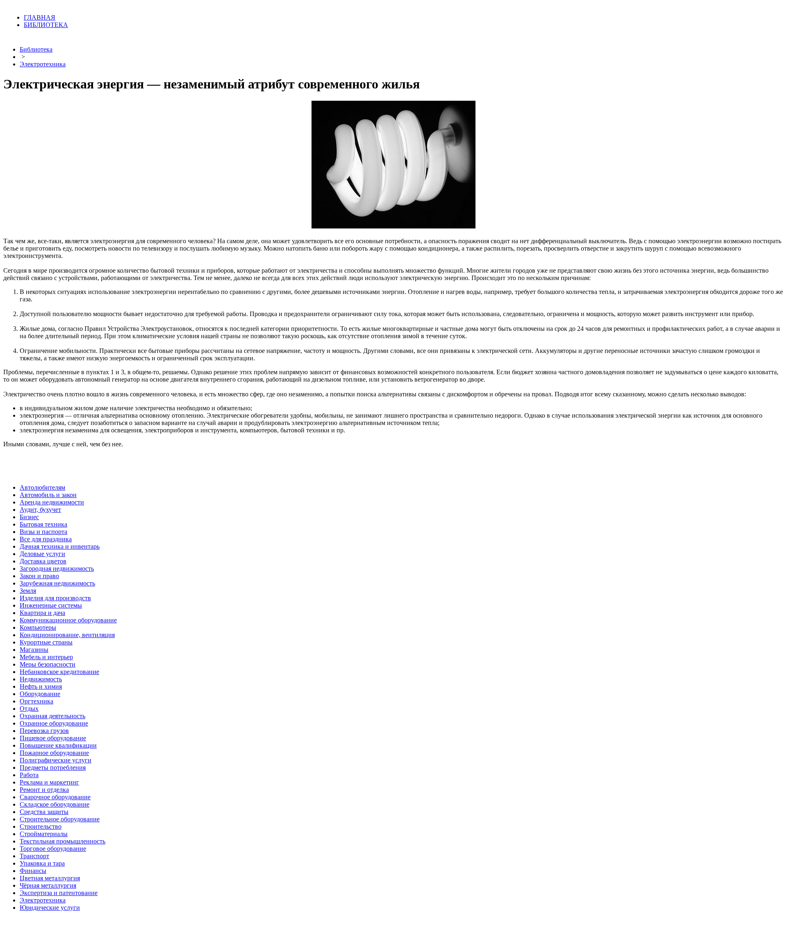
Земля (28, 590)
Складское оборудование (54, 804)
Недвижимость (41, 679)
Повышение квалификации (58, 745)
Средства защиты (44, 811)
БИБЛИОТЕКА (46, 24)
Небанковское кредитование (59, 671)
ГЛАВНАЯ (39, 17)
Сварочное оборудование (55, 797)
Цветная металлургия (50, 878)
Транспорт (34, 855)
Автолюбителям (42, 487)
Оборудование (40, 693)
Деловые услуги (42, 553)
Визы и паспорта (43, 531)
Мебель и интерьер (46, 656)
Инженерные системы (51, 605)
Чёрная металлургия (48, 885)
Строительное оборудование (60, 819)
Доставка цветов (43, 561)
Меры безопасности (47, 664)
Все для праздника (46, 539)
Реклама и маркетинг (49, 782)
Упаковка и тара (42, 863)
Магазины (34, 649)
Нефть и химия (41, 686)
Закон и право (39, 575)
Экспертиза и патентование (59, 892)
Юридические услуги (50, 907)
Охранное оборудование (54, 723)
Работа (29, 774)
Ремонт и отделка (44, 789)
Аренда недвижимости (52, 502)
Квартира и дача (42, 612)
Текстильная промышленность (62, 841)
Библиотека (36, 49)
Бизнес (29, 516)
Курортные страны (46, 642)
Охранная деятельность (52, 715)
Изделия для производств (55, 598)
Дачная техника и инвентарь (60, 546)
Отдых (29, 708)
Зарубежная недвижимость (57, 583)
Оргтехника (36, 701)
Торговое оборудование (53, 848)
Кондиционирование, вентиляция (67, 634)
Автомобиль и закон (48, 494)
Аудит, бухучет (40, 509)
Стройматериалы (44, 833)
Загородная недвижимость (57, 568)
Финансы (33, 870)
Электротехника (43, 64)
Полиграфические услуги (55, 760)
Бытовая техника (43, 524)
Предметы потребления (53, 767)
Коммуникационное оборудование (68, 620)
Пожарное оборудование (54, 752)
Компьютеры (38, 627)
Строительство (40, 826)
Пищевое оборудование (53, 738)
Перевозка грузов (44, 730)
